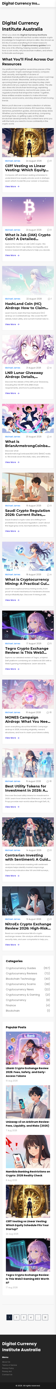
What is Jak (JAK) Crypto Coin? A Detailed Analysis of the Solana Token (28, 237)
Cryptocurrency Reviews (28, 973)
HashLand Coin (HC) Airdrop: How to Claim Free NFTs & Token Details (25, 306)
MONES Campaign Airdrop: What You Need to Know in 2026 (27, 719)
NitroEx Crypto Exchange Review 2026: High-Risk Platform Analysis (28, 926)
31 (45, 1317)
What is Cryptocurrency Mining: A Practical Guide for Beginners (28, 582)
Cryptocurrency (28, 1000)
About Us (6, 1362)
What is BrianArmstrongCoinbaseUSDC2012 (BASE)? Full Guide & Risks (28, 444)
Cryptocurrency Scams (28, 984)
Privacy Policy (8, 1368)
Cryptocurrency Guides (28, 968)
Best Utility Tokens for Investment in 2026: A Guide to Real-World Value (25, 788)
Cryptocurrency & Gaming (28, 994)
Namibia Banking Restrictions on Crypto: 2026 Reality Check (28, 1173)
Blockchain (28, 1010)
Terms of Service (9, 1365)
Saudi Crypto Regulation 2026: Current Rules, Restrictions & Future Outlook (27, 513)
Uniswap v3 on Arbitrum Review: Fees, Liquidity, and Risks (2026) (27, 1123)
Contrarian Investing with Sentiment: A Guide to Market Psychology (27, 857)
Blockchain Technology (28, 979)
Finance (28, 1005)
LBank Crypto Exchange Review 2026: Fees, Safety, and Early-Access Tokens (27, 1072)
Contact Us (7, 1374)
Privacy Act (7, 1371)
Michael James (12, 160)
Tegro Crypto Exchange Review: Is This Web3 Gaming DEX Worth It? (27, 651)
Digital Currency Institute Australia (23, 3)
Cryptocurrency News (28, 989)
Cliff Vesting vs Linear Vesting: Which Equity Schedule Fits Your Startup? (25, 168)
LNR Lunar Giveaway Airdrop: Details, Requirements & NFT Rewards (24, 375)
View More (10, 186)
